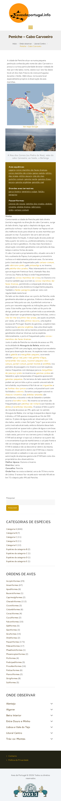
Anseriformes (12, 585)
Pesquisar (10, 498)
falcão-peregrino (22, 290)
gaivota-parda (30, 179)
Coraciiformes (12, 613)
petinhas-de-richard (30, 403)
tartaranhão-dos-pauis (15, 360)
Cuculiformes (12, 617)
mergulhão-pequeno (30, 354)
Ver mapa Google (30, 126)
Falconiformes (12, 621)
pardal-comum (19, 363)
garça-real (17, 357)
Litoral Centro (40, 44)
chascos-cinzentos (13, 394)
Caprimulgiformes (14, 597)
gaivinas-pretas (43, 373)
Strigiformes (12, 678)
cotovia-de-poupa (17, 203)
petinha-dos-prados (35, 203)
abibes (8, 406)
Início (15, 44)
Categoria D (11, 541)
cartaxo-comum (21, 209)
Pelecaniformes (13, 646)
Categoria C (11, 537)
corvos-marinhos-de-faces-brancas (29, 338)
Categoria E (11, 545)
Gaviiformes (11, 629)
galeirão (14, 354)
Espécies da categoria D (16, 557)
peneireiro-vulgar (29, 191)
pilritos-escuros (32, 320)
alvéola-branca (23, 206)
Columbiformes (13, 609)
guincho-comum (16, 179)
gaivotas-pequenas (13, 379)
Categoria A (11, 529)
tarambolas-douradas (22, 406)
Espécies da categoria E (16, 561)
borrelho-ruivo (20, 400)
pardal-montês (34, 363)
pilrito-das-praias (28, 317)
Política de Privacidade (18, 760)
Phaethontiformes (14, 650)
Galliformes (11, 625)
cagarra (12, 170)
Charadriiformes (13, 601)
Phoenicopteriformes (15, 654)
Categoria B (11, 533)
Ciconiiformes (12, 605)
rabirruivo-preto (17, 265)
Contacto (12, 756)
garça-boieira (15, 191)
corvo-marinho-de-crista (20, 173)
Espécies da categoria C (16, 553)
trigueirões (48, 385)
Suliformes (11, 682)
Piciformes (11, 658)
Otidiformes (11, 637)
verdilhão (46, 363)
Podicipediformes (14, 662)
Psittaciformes (12, 670)
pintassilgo (34, 265)
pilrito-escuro (25, 176)
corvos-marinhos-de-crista (27, 277)
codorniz (20, 391)
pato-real (27, 357)
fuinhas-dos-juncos (17, 388)
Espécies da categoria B (16, 549)
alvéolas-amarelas (35, 394)
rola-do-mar (38, 176)
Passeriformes (12, 641)
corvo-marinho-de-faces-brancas (31, 170)
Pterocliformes (13, 674)
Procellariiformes (13, 666)
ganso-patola (39, 173)
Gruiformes (11, 633)
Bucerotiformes (13, 593)
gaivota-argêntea (23, 182)
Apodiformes (12, 589)
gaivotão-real (38, 182)
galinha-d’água (39, 357)
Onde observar (26, 44)
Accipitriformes (13, 581)
